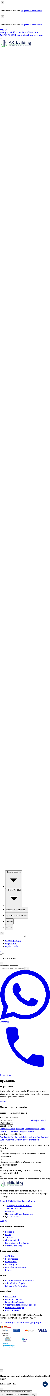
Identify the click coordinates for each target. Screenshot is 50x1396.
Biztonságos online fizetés (17, 1243)
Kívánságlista (21, 1131)
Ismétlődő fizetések (40, 1137)
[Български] (9, 1327)
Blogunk (3, 1201)
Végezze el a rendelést (31, 10)
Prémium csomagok (14, 1307)
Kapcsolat (10, 1232)
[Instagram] (6, 29)
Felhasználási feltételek (16, 1286)
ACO (8, 927)
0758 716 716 (13, 1216)
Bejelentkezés (11, 946)
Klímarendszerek (14, 872)
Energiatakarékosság (15, 1302)
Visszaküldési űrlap (13, 1245)
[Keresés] (2, 933)
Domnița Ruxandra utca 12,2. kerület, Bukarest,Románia (18, 1208)
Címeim (11, 1131)
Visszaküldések (21, 1139)
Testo (8, 921)
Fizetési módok (12, 1240)
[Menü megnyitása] (1, 38)
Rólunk (8, 1234)
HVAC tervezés (12, 1310)
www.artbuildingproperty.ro (29, 1322)
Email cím (4, 1117)
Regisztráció (11, 943)
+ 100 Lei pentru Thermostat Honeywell (16, 1392)
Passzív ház (10, 1296)
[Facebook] (1, 29)
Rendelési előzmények (10, 1137)
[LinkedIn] (3, 29)
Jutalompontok (7, 1139)
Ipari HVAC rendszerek (15, 915)
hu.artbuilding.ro (7, 1322)
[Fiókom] (25, 936)
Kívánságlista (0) (13, 940)
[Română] (1, 1327)
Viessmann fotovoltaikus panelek (20, 1305)
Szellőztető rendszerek (16, 910)
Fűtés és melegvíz (14, 890)
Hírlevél (31, 1131)
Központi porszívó (13, 1299)
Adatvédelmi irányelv (15, 1283)
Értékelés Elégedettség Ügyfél (21, 1201)
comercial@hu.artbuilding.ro (20, 1214)
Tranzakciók (34, 1139)
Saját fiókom (11, 1256)
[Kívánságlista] (1, 951)
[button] (45, 1384)
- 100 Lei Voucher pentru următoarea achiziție (18, 1395)
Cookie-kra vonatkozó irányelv (19, 1280)
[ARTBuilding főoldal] (12, 1186)
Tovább (3, 1101)
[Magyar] (5, 1327)
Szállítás (9, 1237)
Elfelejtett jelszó (38, 1120)
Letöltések (26, 1137)
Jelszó (3, 1120)
